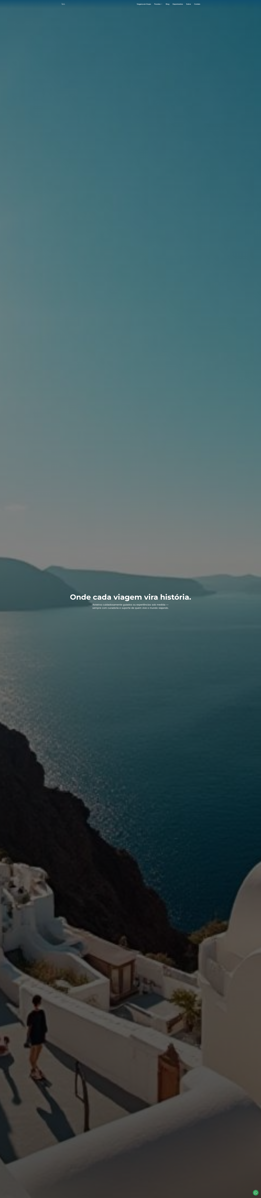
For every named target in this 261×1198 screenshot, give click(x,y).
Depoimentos (178, 4)
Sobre (188, 4)
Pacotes (157, 4)
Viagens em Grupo (144, 4)
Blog (167, 4)
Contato (197, 4)
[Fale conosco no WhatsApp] (256, 1193)
